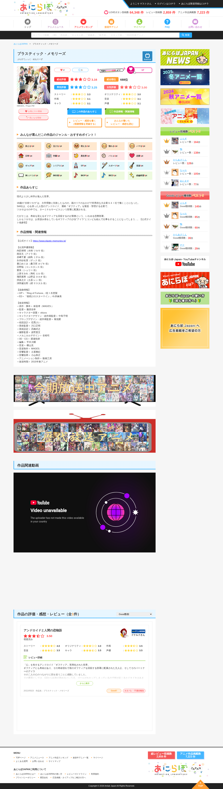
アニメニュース (37, 758)
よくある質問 (22, 761)
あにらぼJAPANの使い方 (51, 774)
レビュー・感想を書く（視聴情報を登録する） (84, 122)
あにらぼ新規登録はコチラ (195, 3)
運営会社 (44, 777)
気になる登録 (35, 118)
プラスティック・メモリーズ (56, 691)
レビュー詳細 (35, 657)
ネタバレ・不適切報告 (134, 691)
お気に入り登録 (35, 111)
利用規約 (95, 774)
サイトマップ (54, 761)
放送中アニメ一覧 (80, 758)
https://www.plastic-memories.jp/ (49, 240)
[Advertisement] (85, 578)
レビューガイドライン (77, 774)
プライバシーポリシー (25, 777)
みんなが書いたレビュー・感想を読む (122, 122)
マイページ (98, 758)
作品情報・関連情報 (124, 111)
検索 (187, 35)
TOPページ (21, 758)
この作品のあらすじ (86, 111)
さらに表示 (84, 683)
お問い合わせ (38, 761)
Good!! (114, 691)
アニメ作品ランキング (58, 758)
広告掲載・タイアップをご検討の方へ (69, 777)
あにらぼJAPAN (21, 44)
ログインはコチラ (166, 3)
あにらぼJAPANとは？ (26, 774)
